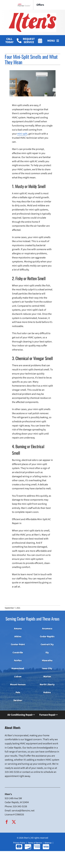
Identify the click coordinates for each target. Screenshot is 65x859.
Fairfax (18, 660)
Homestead (18, 668)
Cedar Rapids (47, 636)
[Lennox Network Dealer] (25, 5)
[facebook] (7, 822)
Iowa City (47, 668)
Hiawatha (47, 660)
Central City (47, 644)
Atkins (17, 636)
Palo (18, 692)
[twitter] (14, 822)
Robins (47, 692)
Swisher (17, 700)
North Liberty (47, 684)
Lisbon (17, 676)
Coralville (18, 652)
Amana (18, 628)
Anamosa (47, 628)
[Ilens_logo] (32, 14)
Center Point (18, 644)
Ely (47, 652)
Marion (47, 676)
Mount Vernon (18, 684)
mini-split (22, 133)
